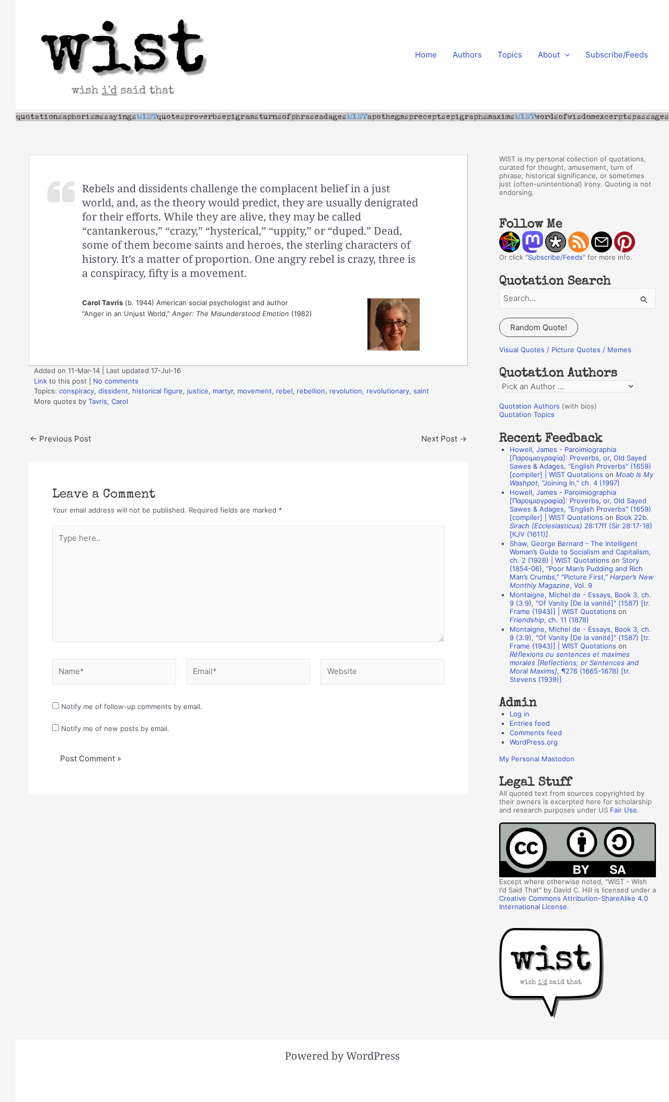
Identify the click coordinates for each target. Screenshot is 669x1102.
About (549, 55)
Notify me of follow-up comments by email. (131, 706)
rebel (284, 391)
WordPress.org (534, 742)
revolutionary (387, 391)
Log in (519, 714)
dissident (113, 391)
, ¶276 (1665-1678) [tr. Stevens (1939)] (574, 666)
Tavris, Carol (108, 401)
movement (254, 391)
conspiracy (76, 391)
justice (198, 391)
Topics (510, 55)
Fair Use (623, 810)
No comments (116, 381)
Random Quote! (538, 327)
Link (40, 381)
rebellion (311, 391)
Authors (467, 55)
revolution (345, 391)
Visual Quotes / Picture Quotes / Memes (565, 349)
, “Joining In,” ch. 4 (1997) (581, 478)
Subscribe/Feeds (616, 55)
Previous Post (60, 439)
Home (426, 55)
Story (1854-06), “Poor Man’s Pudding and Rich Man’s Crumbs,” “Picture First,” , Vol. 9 (582, 572)
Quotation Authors (529, 406)
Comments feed (536, 732)
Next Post (444, 439)
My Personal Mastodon (536, 759)
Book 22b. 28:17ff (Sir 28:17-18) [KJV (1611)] (581, 525)
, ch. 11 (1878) (549, 620)
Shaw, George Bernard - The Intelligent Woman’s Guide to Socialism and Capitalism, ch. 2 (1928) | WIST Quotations (580, 551)
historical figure (157, 391)
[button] (565, 55)
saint (421, 391)
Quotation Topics (527, 414)
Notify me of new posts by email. (115, 728)
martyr (223, 391)
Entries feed (530, 723)
